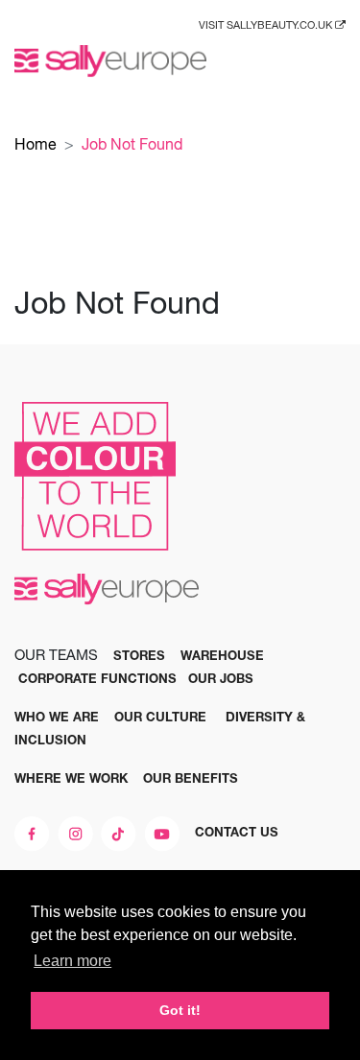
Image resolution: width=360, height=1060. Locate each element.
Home (35, 143)
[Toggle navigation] (331, 60)
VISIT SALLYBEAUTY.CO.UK (267, 25)
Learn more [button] (72, 961)
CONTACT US (236, 831)
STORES (139, 655)
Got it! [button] (180, 1010)
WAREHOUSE (222, 655)
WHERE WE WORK (71, 778)
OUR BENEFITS (190, 778)
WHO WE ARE (56, 716)
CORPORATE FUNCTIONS (97, 678)
